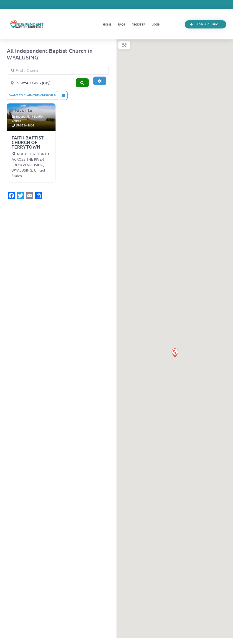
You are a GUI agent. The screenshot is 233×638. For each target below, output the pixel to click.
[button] (174, 352)
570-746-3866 (25, 125)
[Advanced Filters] (99, 81)
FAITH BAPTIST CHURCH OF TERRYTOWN (28, 142)
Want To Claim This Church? (31, 95)
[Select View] (64, 95)
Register (138, 24)
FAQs (121, 24)
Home (107, 24)
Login (156, 24)
